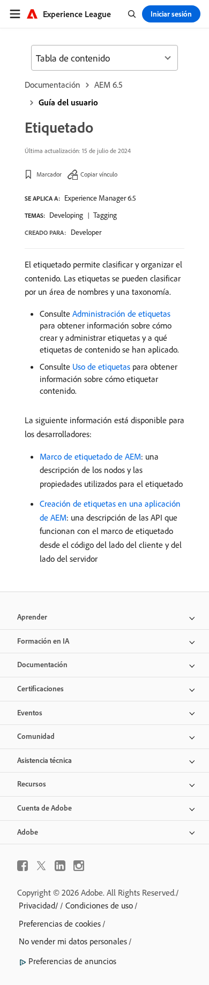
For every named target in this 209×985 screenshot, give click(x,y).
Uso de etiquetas (101, 366)
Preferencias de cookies (60, 923)
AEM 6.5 (108, 84)
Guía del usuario (68, 102)
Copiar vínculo (98, 174)
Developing (66, 215)
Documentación (52, 84)
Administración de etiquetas (121, 313)
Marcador (49, 174)
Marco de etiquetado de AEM (90, 456)
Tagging (105, 215)
